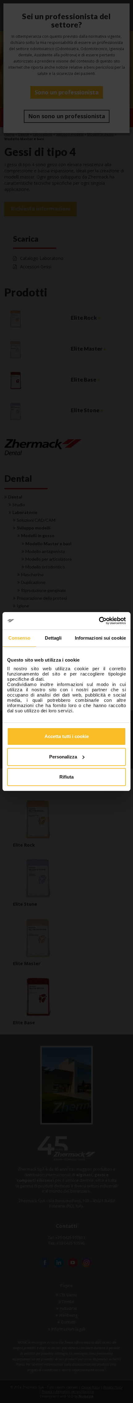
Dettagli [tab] (53, 638)
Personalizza (63, 756)
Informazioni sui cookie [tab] (100, 638)
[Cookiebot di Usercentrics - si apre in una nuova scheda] (99, 621)
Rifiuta (66, 776)
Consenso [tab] (19, 638)
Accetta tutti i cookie (67, 736)
